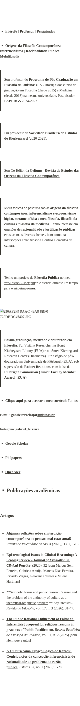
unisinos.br (46, 415)
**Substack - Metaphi (19, 283)
